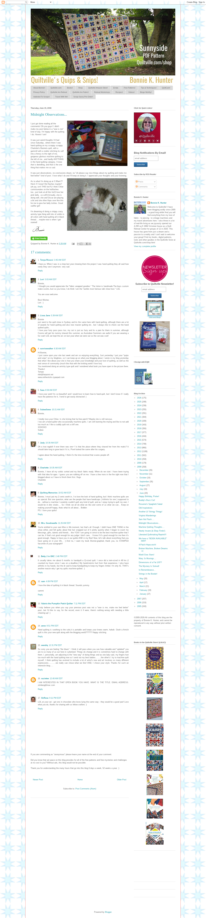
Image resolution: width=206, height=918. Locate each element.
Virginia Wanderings (147, 515)
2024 (139, 405)
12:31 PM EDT (55, 645)
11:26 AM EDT (64, 523)
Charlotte (44, 468)
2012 (139, 451)
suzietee (45, 678)
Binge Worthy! (146, 92)
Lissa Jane (45, 315)
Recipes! (119, 92)
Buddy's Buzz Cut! (147, 500)
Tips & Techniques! (148, 88)
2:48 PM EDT (61, 556)
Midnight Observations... (149, 523)
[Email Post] (73, 243)
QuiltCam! (166, 88)
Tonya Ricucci (46, 260)
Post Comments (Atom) (85, 789)
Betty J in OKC (48, 556)
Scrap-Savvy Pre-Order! (83, 97)
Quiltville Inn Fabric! (81, 92)
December (144, 470)
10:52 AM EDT (64, 493)
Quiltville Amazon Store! (98, 88)
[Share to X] (84, 243)
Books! (70, 88)
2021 (139, 417)
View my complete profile (145, 246)
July (141, 489)
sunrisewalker (46, 348)
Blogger (108, 912)
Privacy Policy (39, 92)
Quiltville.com (56, 88)
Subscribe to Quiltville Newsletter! (154, 284)
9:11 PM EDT (55, 698)
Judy (42, 443)
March (142, 586)
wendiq (44, 645)
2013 (139, 447)
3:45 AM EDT (60, 260)
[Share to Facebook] (87, 243)
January (143, 594)
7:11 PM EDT (80, 603)
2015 (139, 440)
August (142, 485)
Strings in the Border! (148, 574)
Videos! (131, 92)
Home (80, 779)
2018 (139, 428)
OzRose (44, 698)
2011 (139, 455)
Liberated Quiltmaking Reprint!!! (152, 534)
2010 (139, 459)
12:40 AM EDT (56, 678)
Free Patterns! (129, 88)
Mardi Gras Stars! (146, 555)
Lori (42, 279)
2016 (139, 436)
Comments (143, 187)
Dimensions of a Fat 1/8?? (150, 562)
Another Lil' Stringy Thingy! (150, 511)
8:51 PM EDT (53, 626)
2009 (139, 463)
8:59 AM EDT (51, 390)
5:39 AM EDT (57, 315)
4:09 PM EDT (52, 581)
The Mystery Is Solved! (149, 566)
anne (43, 626)
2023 (139, 409)
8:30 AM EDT (60, 348)
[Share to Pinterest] (89, 243)
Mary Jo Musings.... (147, 558)
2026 (139, 398)
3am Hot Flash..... (147, 519)
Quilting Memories (48, 493)
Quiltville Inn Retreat (58, 92)
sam (43, 581)
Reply (40, 271)
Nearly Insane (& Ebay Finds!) (152, 531)
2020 (139, 421)
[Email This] (78, 243)
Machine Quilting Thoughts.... (152, 527)
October (143, 478)
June (141, 493)
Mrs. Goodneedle (49, 523)
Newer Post (38, 779)
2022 (139, 413)
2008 (139, 467)
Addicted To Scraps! (41, 97)
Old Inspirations (145, 508)
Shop (80, 88)
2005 (139, 606)
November (144, 474)
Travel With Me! (61, 97)
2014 (139, 444)
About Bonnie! (39, 88)
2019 (139, 425)
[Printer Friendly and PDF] (39, 239)
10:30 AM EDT (52, 443)
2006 (139, 602)
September (144, 481)
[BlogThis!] (81, 243)
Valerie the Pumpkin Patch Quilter (57, 603)
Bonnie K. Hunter (158, 203)
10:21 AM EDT (58, 409)
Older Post (121, 779)
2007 (139, 599)
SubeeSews (45, 409)
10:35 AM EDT (55, 468)
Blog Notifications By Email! (150, 153)
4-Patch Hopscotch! (147, 545)
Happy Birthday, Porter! (149, 496)
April (141, 582)
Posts (140, 182)
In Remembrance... (147, 570)
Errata (115, 88)
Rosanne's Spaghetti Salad (150, 504)
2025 (139, 402)
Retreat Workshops (102, 92)
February (143, 590)
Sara (42, 390)
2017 (139, 432)
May (141, 578)
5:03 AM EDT (51, 279)
